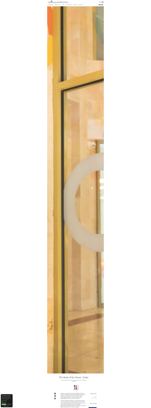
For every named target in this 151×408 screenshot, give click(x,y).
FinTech (95, 396)
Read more (7, 399)
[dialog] (7, 400)
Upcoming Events (69, 4)
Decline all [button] (9, 404)
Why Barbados (50, 4)
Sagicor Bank (75, 390)
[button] (102, 2)
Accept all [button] (3, 404)
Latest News (75, 4)
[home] (58, 1)
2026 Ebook (81, 4)
